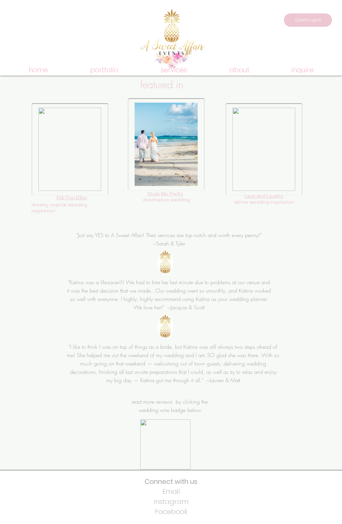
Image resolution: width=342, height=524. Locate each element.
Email (171, 491)
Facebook (171, 511)
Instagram (171, 501)
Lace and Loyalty (264, 196)
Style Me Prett (164, 194)
